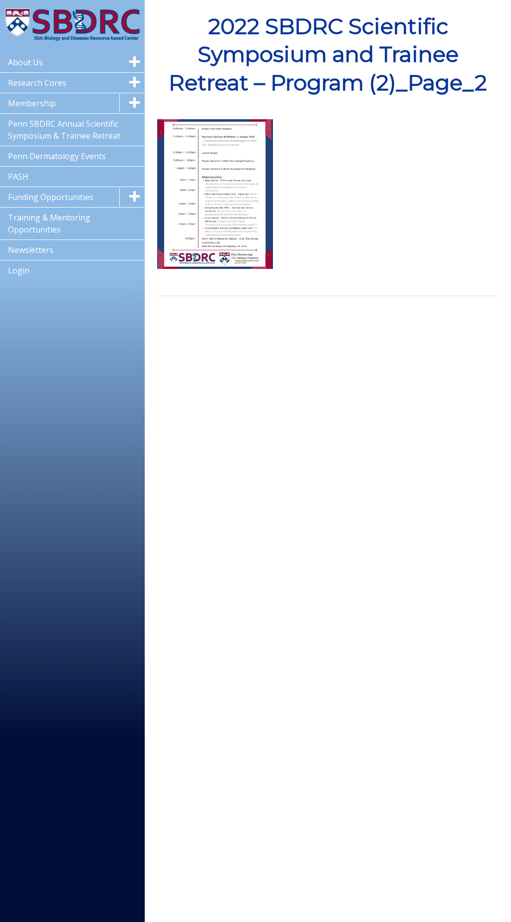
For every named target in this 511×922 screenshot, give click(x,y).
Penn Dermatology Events (57, 156)
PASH (18, 176)
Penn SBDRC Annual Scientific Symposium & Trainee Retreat (64, 129)
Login (18, 270)
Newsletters (30, 249)
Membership (32, 103)
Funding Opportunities (50, 197)
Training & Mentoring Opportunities (49, 223)
